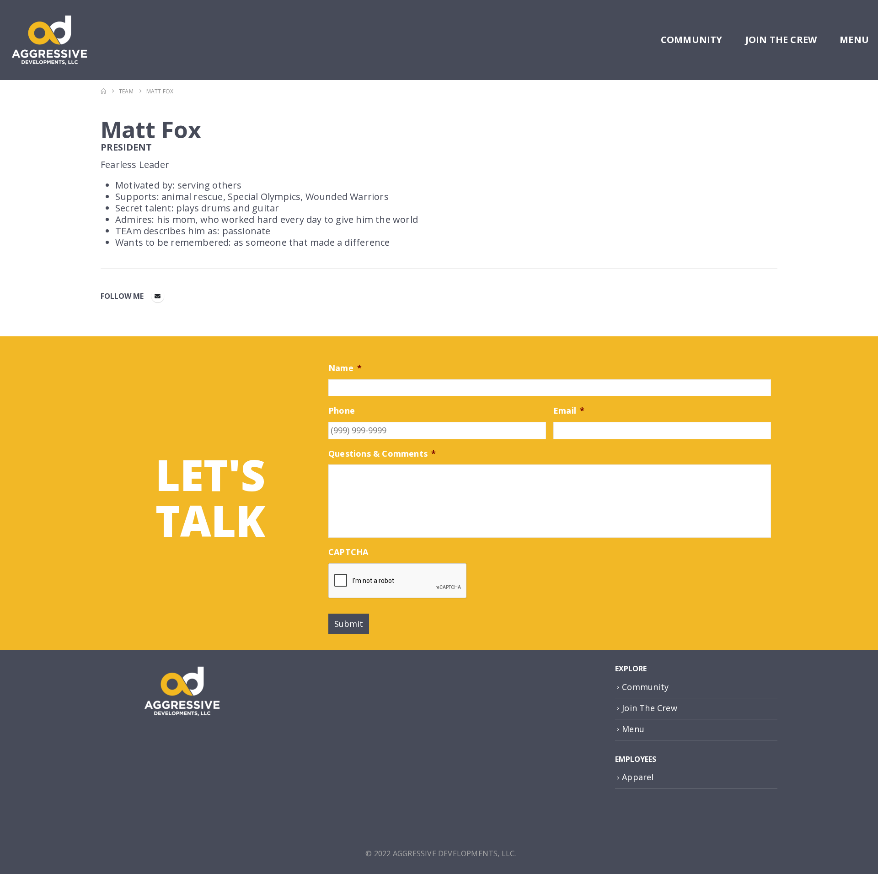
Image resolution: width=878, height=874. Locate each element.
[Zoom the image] (182, 669)
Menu (854, 39)
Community (692, 39)
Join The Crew (781, 39)
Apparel (637, 776)
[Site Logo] (49, 40)
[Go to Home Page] (103, 91)
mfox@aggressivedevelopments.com (157, 296)
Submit (348, 623)
